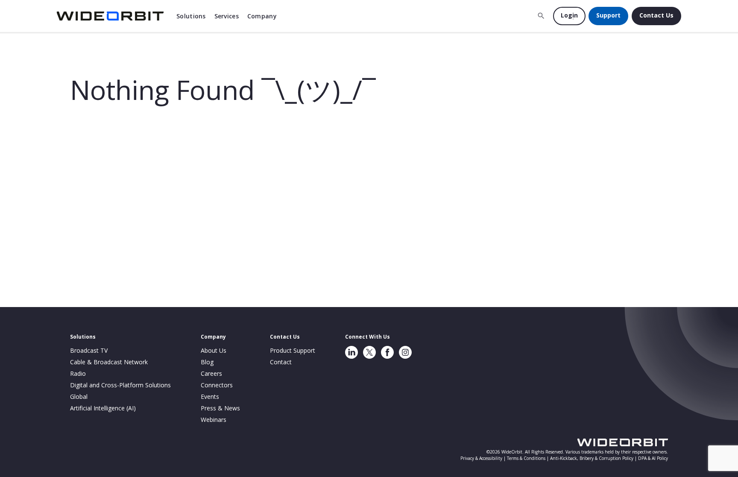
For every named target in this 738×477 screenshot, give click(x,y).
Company (262, 16)
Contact (281, 362)
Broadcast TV (89, 350)
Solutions (191, 16)
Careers (211, 373)
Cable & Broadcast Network (109, 362)
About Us (213, 350)
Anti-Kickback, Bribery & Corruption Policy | (594, 458)
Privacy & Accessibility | (483, 458)
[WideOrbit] (110, 16)
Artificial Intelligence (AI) (103, 408)
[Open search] (541, 15)
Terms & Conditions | (528, 458)
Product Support (292, 350)
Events (210, 396)
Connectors (217, 385)
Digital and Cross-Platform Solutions (120, 385)
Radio (78, 373)
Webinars (213, 420)
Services (226, 16)
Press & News (220, 408)
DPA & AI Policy (653, 458)
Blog (207, 362)
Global (79, 396)
